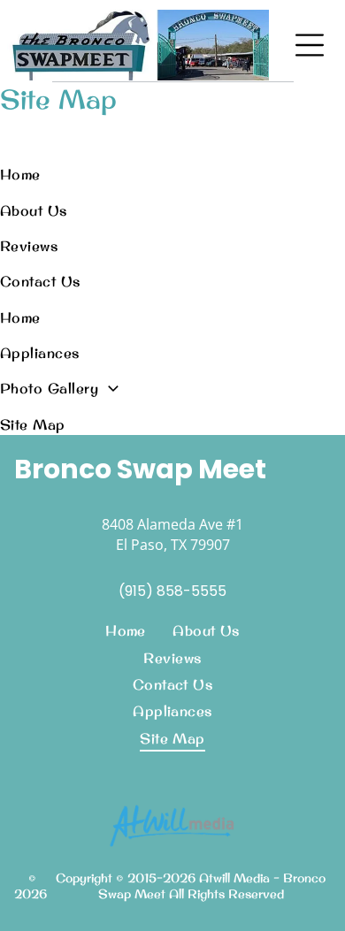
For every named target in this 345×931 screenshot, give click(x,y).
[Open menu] (309, 45)
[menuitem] (123, 174)
